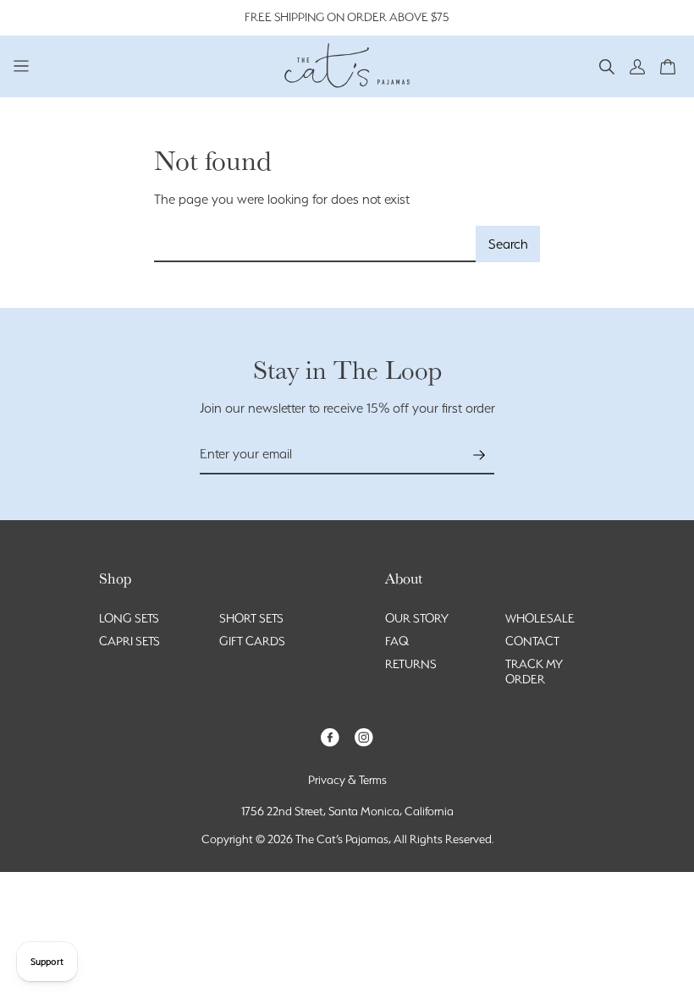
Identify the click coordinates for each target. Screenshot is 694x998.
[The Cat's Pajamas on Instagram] (364, 736)
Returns (411, 664)
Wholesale (540, 618)
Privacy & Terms (347, 780)
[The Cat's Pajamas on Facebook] (330, 736)
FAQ (397, 641)
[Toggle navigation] (21, 65)
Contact (532, 641)
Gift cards (252, 641)
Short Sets (251, 618)
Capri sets (129, 641)
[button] (607, 66)
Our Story (417, 618)
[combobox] (315, 244)
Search (508, 244)
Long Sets (129, 618)
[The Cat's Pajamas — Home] (347, 63)
